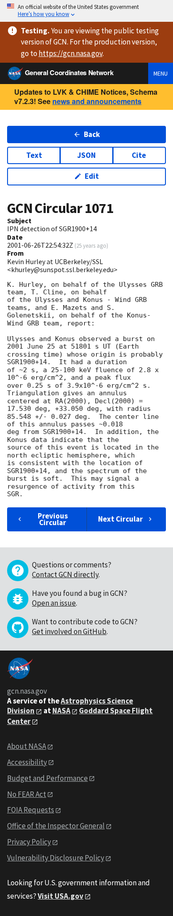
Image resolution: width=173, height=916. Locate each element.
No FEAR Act (26, 794)
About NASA (26, 746)
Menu (160, 73)
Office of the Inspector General (56, 826)
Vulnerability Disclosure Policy (55, 858)
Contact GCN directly (65, 574)
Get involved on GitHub (69, 631)
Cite (139, 155)
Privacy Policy (29, 842)
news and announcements (97, 101)
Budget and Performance (47, 778)
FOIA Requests (30, 810)
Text (34, 155)
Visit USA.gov (60, 896)
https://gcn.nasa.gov (70, 53)
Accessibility (27, 762)
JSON (86, 155)
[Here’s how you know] (86, 11)
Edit (92, 176)
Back (92, 134)
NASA (61, 710)
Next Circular (120, 519)
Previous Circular (53, 519)
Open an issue (54, 603)
